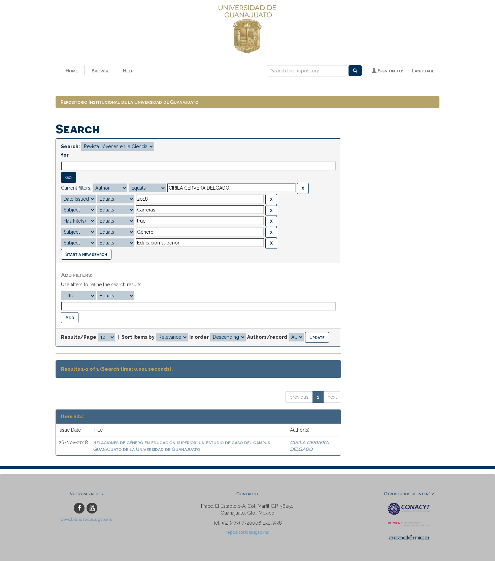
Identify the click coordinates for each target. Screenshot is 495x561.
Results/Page (78, 337)
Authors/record (267, 337)
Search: (70, 146)
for (65, 155)
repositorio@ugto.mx (247, 532)
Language (423, 70)
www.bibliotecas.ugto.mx (86, 519)
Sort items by (138, 337)
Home (72, 70)
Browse (100, 70)
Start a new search (86, 254)
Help (128, 70)
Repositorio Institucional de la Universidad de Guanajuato (129, 102)
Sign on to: (389, 70)
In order (199, 337)
